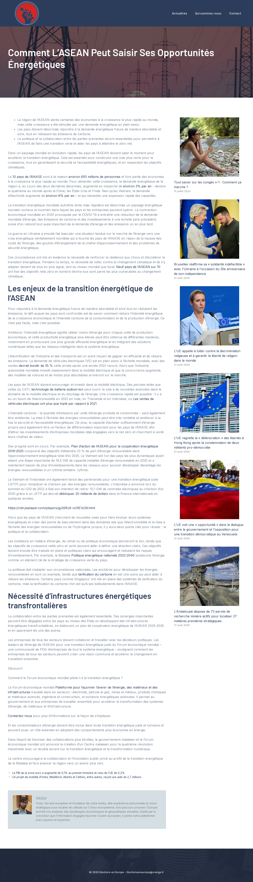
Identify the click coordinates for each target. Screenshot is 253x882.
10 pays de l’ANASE (27, 177)
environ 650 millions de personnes (94, 177)
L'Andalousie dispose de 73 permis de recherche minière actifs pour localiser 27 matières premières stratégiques (205, 616)
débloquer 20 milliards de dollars (83, 494)
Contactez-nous (20, 716)
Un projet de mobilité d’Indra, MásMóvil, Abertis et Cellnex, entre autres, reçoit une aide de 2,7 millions (76, 777)
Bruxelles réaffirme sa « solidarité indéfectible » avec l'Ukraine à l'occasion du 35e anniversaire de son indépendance (209, 269)
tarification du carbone (95, 574)
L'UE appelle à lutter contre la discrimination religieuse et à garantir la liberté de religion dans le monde (207, 355)
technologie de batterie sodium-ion (57, 389)
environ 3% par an (137, 186)
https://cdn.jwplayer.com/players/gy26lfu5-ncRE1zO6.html (51, 508)
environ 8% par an (60, 196)
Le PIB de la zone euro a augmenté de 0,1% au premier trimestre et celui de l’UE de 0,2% (68, 772)
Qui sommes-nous (208, 13)
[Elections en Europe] (27, 13)
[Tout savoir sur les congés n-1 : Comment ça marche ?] (209, 174)
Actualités (179, 13)
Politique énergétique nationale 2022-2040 (103, 555)
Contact (235, 13)
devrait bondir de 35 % (36, 366)
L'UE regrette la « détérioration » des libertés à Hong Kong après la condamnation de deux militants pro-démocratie (209, 442)
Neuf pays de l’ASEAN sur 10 (138, 267)
